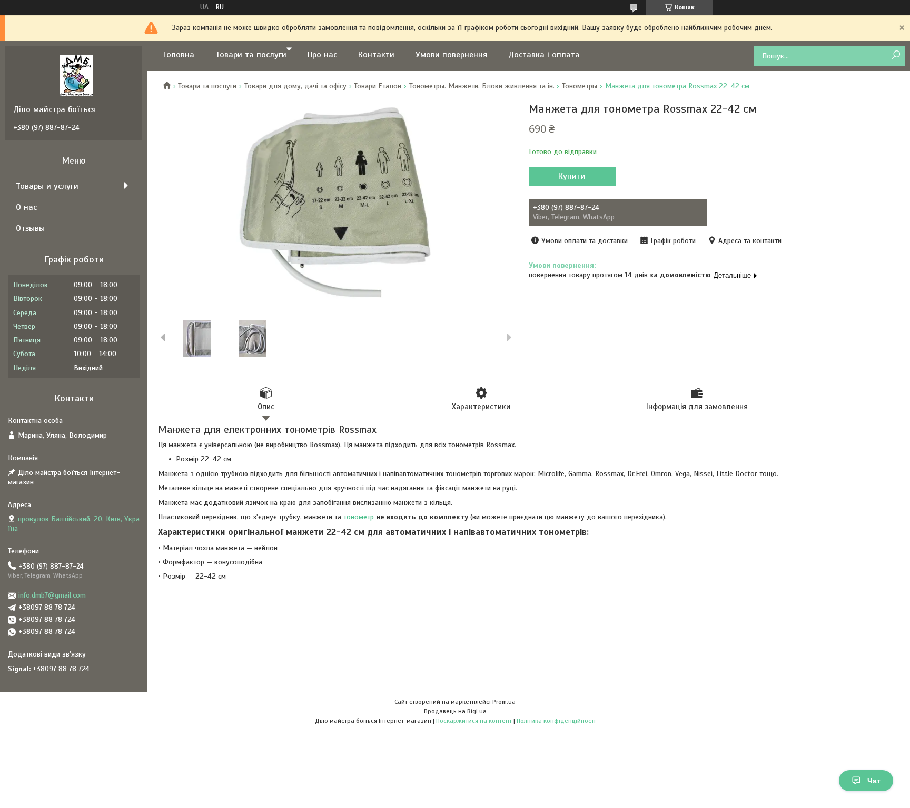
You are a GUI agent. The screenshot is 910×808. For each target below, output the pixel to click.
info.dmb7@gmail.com (52, 595)
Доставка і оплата (544, 54)
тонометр (358, 516)
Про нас (322, 54)
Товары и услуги (47, 186)
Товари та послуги (250, 54)
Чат (874, 780)
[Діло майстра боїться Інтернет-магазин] (76, 75)
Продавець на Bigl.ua (455, 711)
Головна (178, 54)
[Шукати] (895, 55)
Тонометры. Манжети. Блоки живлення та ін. (482, 86)
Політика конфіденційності (556, 720)
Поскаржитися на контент (474, 720)
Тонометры (579, 86)
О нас (26, 207)
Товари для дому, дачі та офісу (295, 86)
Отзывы (30, 228)
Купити (572, 176)
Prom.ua (504, 701)
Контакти (376, 54)
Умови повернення (451, 54)
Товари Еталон (377, 86)
